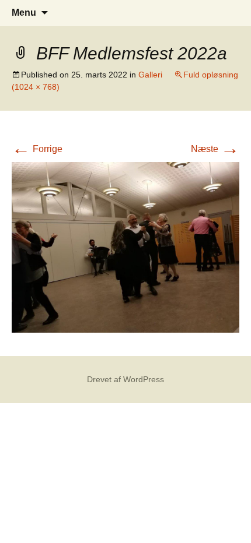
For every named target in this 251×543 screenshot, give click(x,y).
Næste (215, 149)
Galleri (150, 74)
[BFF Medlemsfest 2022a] (125, 246)
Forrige (37, 149)
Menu (24, 12)
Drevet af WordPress (125, 379)
